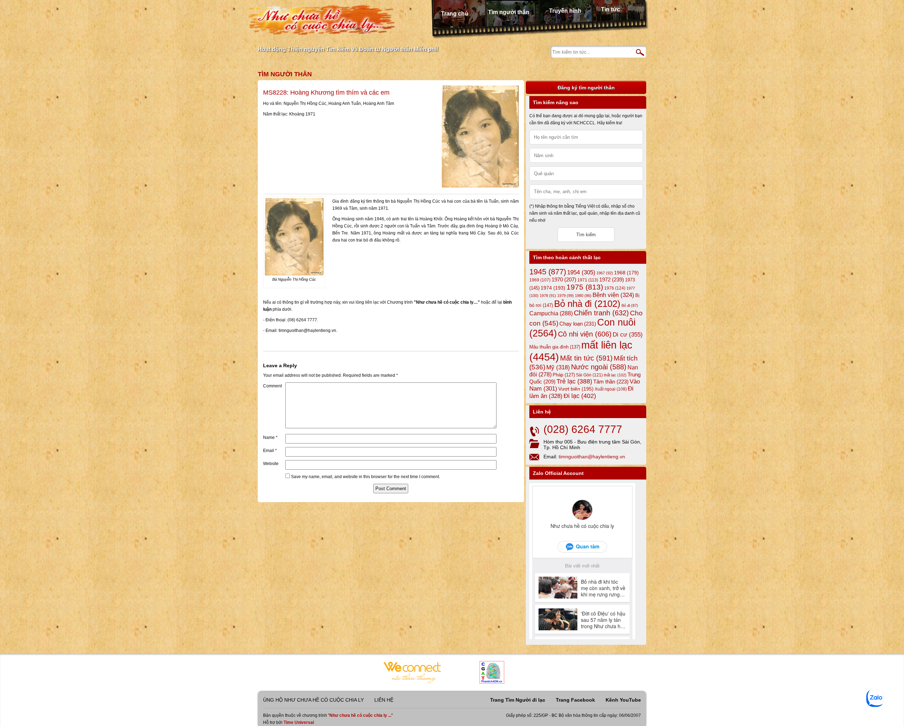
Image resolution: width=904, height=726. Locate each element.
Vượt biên (576, 389)
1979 (565, 295)
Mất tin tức (586, 358)
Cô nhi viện (585, 334)
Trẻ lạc (574, 381)
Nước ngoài (598, 367)
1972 (611, 279)
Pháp (564, 375)
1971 (587, 280)
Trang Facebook (575, 700)
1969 (540, 280)
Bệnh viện (613, 295)
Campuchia (551, 313)
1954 (581, 272)
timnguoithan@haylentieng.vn (592, 456)
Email (270, 450)
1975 (584, 287)
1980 (583, 295)
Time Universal (299, 722)
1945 (547, 271)
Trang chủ (454, 14)
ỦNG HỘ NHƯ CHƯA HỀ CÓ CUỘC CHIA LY (313, 700)
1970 (564, 279)
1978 (548, 295)
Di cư (628, 334)
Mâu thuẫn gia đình (554, 347)
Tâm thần (611, 382)
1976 (614, 288)
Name (270, 437)
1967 (604, 273)
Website (271, 463)
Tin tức (610, 9)
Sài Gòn (589, 375)
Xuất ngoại (611, 389)
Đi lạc (580, 395)
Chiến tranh (601, 313)
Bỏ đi (630, 305)
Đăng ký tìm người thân (586, 87)
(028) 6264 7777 (582, 429)
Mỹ (558, 367)
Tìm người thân (508, 12)
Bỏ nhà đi (587, 304)
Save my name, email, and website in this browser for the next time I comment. (365, 476)
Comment (272, 385)
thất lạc (615, 375)
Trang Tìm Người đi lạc (517, 700)
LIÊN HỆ (383, 700)
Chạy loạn (577, 324)
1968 (626, 272)
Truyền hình (565, 11)
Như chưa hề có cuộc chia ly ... (360, 715)
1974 (553, 288)
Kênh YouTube (623, 700)
